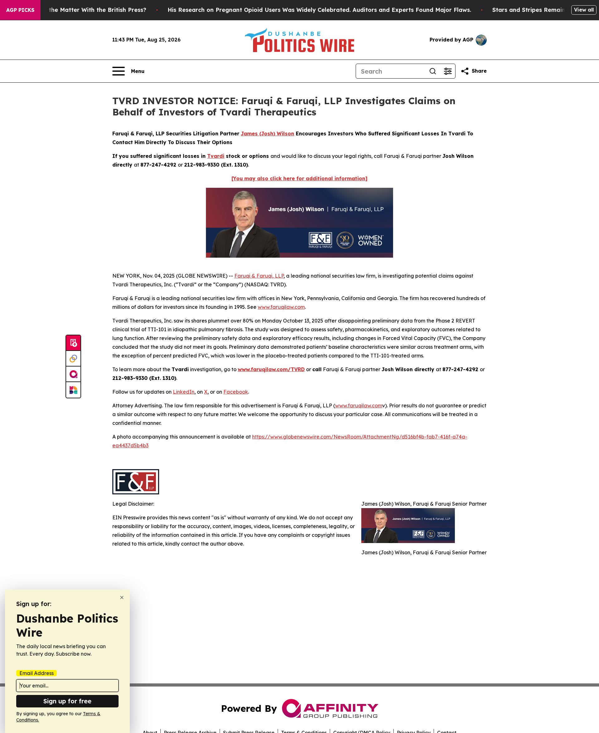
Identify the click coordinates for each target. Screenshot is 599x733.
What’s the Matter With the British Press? (86, 9)
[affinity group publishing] (73, 374)
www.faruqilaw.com (281, 307)
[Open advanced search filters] (447, 71)
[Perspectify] (73, 358)
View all (584, 10)
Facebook (235, 392)
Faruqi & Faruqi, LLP (259, 276)
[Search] (432, 71)
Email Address (36, 673)
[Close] (122, 597)
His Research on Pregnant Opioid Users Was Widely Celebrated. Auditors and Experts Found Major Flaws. (319, 9)
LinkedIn (183, 392)
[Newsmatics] (73, 390)
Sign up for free (67, 701)
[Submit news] (73, 343)
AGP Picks (20, 10)
